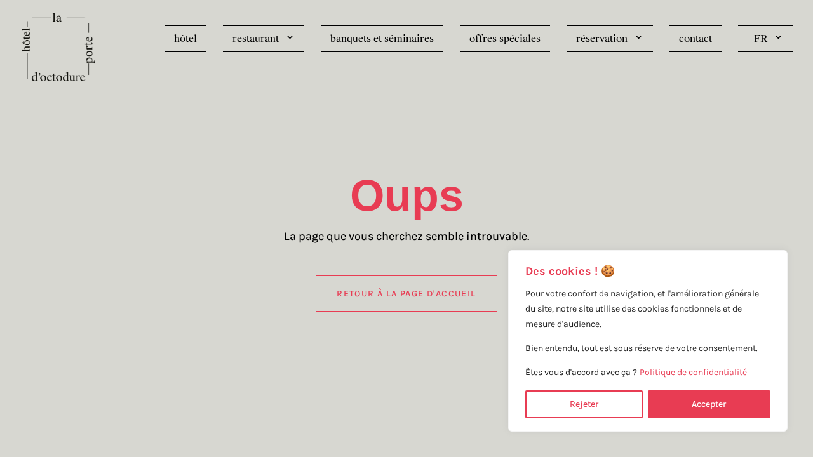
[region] (648, 341)
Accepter (709, 404)
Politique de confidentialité (693, 372)
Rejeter (584, 404)
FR (760, 38)
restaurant (255, 38)
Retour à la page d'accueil (406, 293)
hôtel (185, 38)
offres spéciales (505, 38)
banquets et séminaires (382, 38)
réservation (602, 38)
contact (695, 38)
